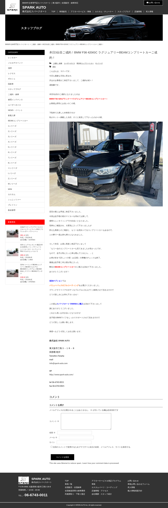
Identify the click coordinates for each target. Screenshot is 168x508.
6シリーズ (12, 152)
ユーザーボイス (69, 63)
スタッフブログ (123, 11)
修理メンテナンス (15, 100)
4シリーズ (99, 63)
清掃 (10, 68)
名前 (52, 433)
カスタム (11, 194)
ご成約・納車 (57, 63)
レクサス (11, 73)
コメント (54, 421)
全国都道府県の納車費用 (75, 491)
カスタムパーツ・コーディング (104, 487)
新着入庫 (11, 115)
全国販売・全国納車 (73, 487)
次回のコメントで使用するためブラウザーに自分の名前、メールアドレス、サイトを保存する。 (92, 447)
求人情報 (149, 11)
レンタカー (12, 58)
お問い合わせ (154, 3)
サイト (52, 442)
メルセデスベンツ (15, 63)
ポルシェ (11, 79)
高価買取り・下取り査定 (75, 494)
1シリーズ (12, 126)
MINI (10, 189)
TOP (53, 11)
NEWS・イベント (15, 110)
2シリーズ (12, 131)
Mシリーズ (12, 184)
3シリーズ (12, 136)
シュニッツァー (14, 200)
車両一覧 (68, 484)
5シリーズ (12, 147)
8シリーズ (12, 163)
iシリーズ (12, 173)
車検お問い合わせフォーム (139, 484)
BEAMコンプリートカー (85, 63)
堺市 (54, 67)
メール (53, 437)
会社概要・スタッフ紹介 (102, 494)
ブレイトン (12, 205)
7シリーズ (12, 158)
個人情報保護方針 (135, 491)
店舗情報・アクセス (100, 491)
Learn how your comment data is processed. (100, 463)
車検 (93, 484)
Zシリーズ (12, 178)
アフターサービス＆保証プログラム (106, 481)
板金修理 (11, 210)
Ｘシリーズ (12, 168)
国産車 (11, 84)
